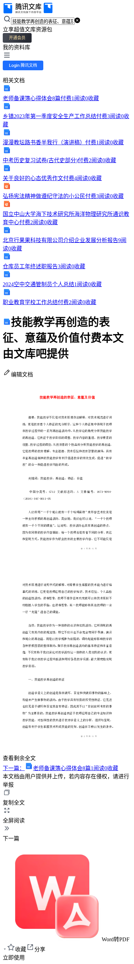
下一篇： (60, 768)
